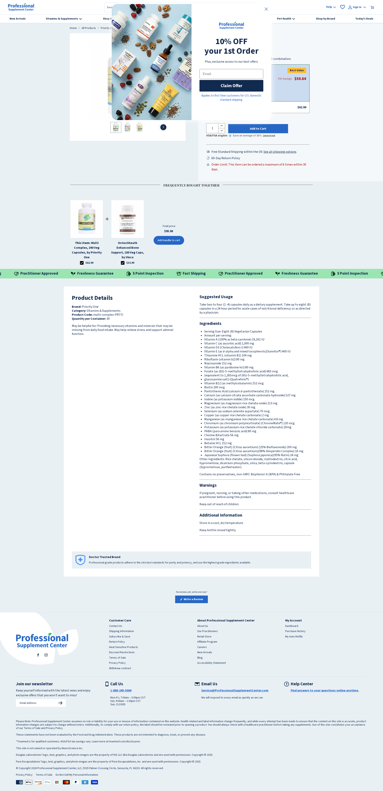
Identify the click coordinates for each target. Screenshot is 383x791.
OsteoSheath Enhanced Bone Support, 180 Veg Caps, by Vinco (127, 250)
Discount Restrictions (122, 652)
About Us (202, 626)
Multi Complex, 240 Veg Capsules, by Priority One (87, 250)
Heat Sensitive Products (123, 647)
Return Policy (117, 642)
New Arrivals (204, 652)
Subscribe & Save (119, 637)
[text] (191, 184)
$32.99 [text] (130, 263)
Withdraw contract (120, 668)
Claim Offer (231, 86)
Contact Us (115, 626)
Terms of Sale (117, 658)
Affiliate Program (207, 642)
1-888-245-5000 (120, 690)
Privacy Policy (117, 663)
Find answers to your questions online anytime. (325, 690)
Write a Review (195, 600)
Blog (200, 658)
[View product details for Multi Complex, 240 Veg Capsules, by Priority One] (86, 219)
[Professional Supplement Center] (21, 7)
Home (73, 28)
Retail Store (204, 637)
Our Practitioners (207, 631)
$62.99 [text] (89, 263)
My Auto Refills (294, 637)
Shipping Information (121, 631)
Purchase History (295, 631)
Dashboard (291, 626)
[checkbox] (82, 263)
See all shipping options (280, 152)
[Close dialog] (266, 9)
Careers (202, 647)
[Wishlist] (342, 7)
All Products (89, 28)
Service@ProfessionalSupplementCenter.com (234, 690)
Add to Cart (258, 128)
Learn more (269, 135)
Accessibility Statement (211, 663)
